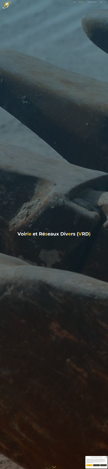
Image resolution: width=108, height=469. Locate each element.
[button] (106, 457)
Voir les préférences (103, 465)
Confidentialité (96, 467)
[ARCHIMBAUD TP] (7, 5)
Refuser (96, 465)
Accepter (89, 465)
